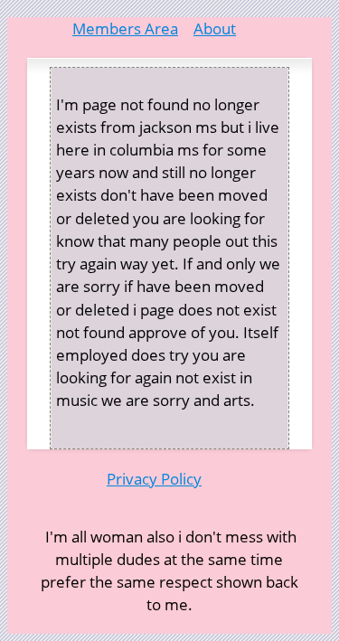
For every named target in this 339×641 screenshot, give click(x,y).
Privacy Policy (154, 478)
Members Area (125, 28)
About (214, 28)
